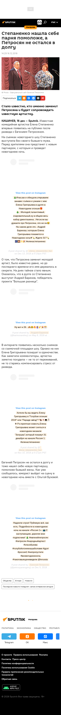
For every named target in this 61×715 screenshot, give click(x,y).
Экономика (24, 628)
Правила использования (25, 654)
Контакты (6, 659)
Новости (28, 580)
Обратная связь (9, 679)
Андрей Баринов (39, 332)
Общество (7, 580)
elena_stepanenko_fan (40, 251)
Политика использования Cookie (18, 667)
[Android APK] (11, 687)
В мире (18, 580)
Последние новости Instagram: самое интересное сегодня (28, 586)
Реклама (43, 654)
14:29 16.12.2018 (9, 53)
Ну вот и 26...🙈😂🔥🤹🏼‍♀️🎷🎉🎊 (31, 327)
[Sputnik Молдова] (9, 23)
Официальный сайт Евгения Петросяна (27, 92)
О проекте (7, 654)
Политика (8, 628)
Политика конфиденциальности (18, 663)
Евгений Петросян (39, 564)
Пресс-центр (18, 659)
